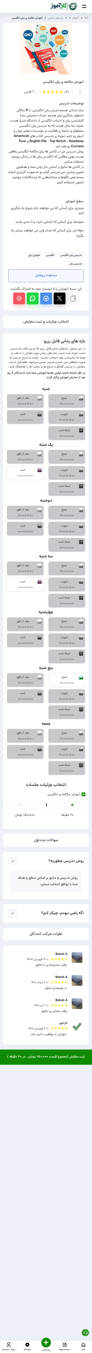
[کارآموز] (64, 6)
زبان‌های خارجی (55, 18)
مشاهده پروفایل (46, 275)
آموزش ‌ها (74, 18)
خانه (86, 18)
